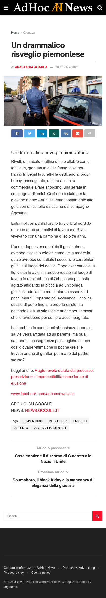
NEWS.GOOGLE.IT (42, 410)
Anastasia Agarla (31, 67)
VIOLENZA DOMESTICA (50, 428)
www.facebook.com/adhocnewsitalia (43, 393)
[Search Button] (97, 516)
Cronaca (29, 32)
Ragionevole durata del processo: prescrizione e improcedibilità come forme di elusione (52, 376)
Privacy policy (14, 572)
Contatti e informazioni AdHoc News (29, 567)
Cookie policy (41, 572)
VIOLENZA (21, 428)
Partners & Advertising (79, 567)
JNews (18, 581)
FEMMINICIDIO (33, 421)
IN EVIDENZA (58, 421)
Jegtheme (10, 586)
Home (15, 32)
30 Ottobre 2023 (66, 67)
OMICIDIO (80, 421)
